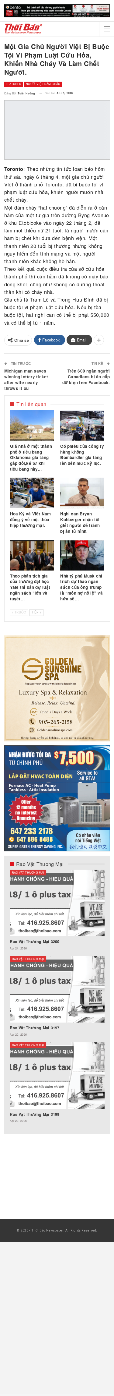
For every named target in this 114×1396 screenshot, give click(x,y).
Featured (14, 84)
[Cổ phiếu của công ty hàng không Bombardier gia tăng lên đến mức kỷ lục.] (82, 425)
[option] (56, 999)
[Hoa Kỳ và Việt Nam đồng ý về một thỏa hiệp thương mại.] (32, 493)
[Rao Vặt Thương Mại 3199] (56, 1075)
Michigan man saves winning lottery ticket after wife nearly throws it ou (26, 379)
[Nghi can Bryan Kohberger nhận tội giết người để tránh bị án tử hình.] (82, 493)
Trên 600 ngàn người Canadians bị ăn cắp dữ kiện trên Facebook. (86, 376)
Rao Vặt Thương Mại (28, 873)
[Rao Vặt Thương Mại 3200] (56, 903)
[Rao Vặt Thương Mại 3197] (56, 989)
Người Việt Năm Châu (43, 84)
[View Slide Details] (57, 10)
